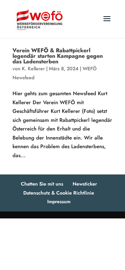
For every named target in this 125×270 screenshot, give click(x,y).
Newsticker (85, 183)
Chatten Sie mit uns (42, 183)
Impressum (58, 201)
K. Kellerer (33, 68)
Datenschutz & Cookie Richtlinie (58, 192)
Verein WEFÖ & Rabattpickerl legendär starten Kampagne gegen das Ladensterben (57, 55)
